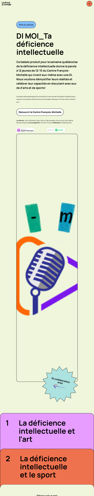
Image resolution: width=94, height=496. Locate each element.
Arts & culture (26, 24)
